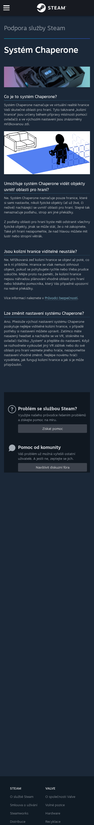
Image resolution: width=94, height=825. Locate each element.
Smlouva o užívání (23, 805)
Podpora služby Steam (34, 28)
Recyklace (52, 821)
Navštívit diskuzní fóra (52, 467)
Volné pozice (55, 805)
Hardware (52, 813)
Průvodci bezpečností (61, 298)
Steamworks (19, 813)
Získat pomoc (52, 429)
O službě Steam (21, 797)
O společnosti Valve (60, 797)
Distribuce (17, 821)
